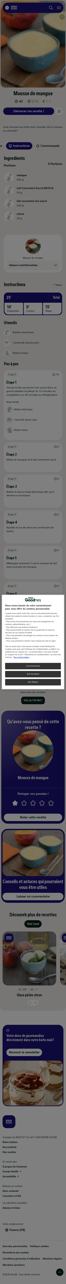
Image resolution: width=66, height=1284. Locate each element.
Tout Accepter (33, 674)
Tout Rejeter (33, 682)
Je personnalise (33, 666)
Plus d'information (21, 657)
